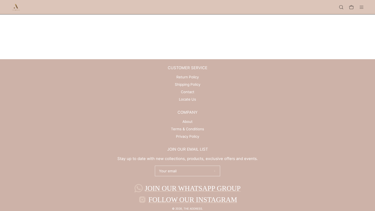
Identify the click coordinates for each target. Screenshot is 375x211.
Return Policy (187, 77)
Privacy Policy (187, 136)
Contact (187, 92)
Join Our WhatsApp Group (193, 188)
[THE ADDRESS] (16, 7)
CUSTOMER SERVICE (187, 67)
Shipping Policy (187, 84)
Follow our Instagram (192, 200)
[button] (341, 7)
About (187, 121)
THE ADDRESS (193, 208)
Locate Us (187, 99)
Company (187, 112)
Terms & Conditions (187, 129)
